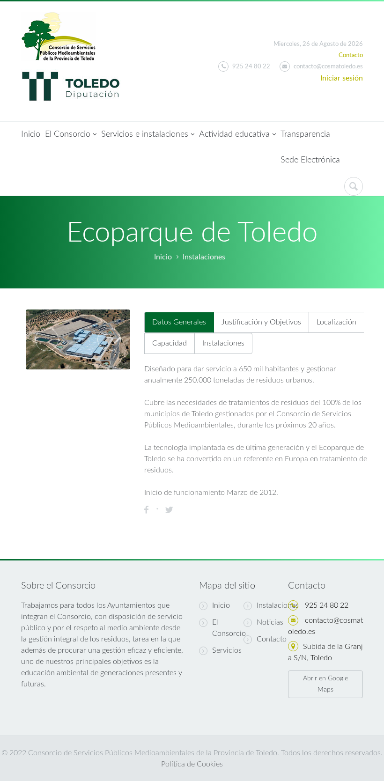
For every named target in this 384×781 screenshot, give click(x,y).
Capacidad (169, 343)
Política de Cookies (192, 764)
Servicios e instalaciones (144, 134)
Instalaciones (204, 257)
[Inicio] (58, 17)
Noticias (270, 622)
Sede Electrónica (310, 160)
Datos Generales (179, 322)
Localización (336, 322)
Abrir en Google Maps (325, 684)
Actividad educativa (234, 134)
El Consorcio (67, 134)
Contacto (351, 55)
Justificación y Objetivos (261, 322)
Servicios (227, 650)
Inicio (30, 134)
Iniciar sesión (341, 78)
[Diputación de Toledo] (71, 67)
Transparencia (305, 134)
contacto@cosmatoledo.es (328, 67)
